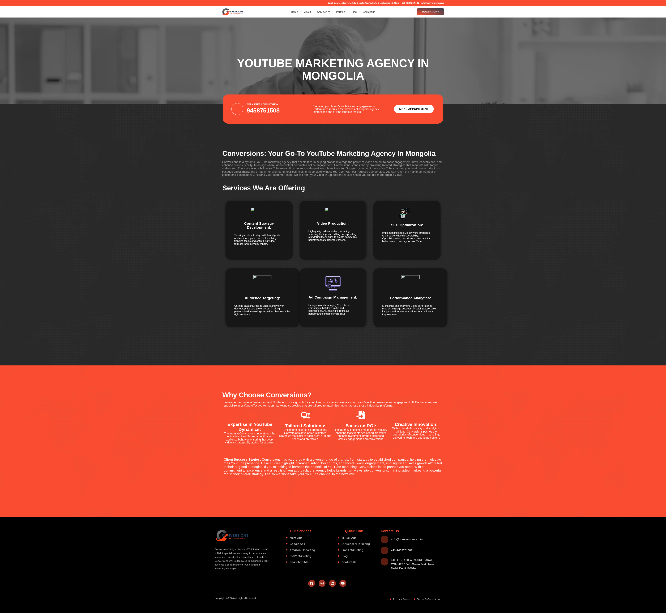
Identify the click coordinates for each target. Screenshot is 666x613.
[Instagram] (322, 583)
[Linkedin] (332, 583)
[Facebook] (311, 583)
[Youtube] (342, 583)
